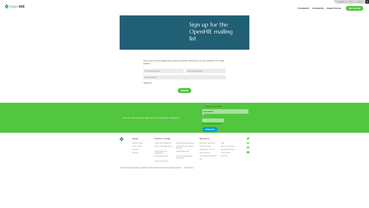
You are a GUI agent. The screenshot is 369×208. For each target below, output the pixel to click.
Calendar (359, 2)
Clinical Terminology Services (164, 146)
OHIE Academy (225, 152)
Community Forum (205, 146)
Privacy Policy (188, 167)
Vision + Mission (137, 146)
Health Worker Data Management (161, 152)
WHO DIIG (224, 156)
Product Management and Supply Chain (184, 157)
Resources (135, 152)
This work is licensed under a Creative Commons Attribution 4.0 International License (150, 167)
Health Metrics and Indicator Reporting (185, 147)
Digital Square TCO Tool (207, 149)
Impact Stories (334, 8)
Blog (222, 143)
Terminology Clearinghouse (208, 156)
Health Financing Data (161, 161)
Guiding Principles (137, 143)
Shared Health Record (161, 156)
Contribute (135, 149)
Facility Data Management (163, 143)
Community (318, 8)
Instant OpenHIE (205, 152)
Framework (303, 8)
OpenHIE (15, 6)
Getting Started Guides (228, 149)
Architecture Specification (207, 143)
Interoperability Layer (182, 151)
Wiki (201, 159)
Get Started (354, 8)
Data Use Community (227, 146)
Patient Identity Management (185, 143)
